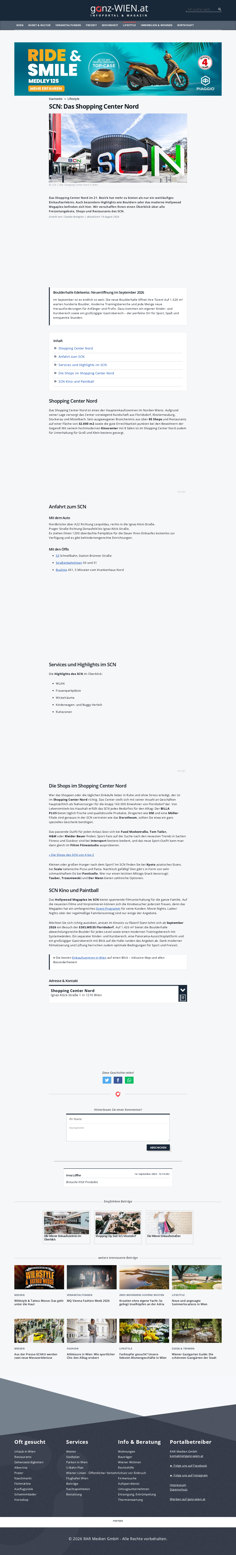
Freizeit (91, 25)
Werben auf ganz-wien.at (187, 1499)
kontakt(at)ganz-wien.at (186, 1456)
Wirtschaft (185, 25)
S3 (57, 556)
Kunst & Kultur (39, 25)
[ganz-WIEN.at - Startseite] (118, 10)
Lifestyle (129, 25)
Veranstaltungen (68, 25)
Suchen (220, 9)
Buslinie (61, 570)
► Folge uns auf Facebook (188, 1466)
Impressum (178, 1485)
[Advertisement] (118, 251)
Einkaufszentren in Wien (89, 958)
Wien (19, 25)
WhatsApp (129, 1080)
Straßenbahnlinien (69, 563)
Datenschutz (179, 1489)
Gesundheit (110, 25)
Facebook (118, 1080)
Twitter (107, 1080)
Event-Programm (108, 909)
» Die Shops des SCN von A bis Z (71, 855)
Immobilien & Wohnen (156, 25)
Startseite (55, 99)
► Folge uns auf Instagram (189, 1475)
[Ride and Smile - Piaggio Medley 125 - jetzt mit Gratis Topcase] (118, 69)
